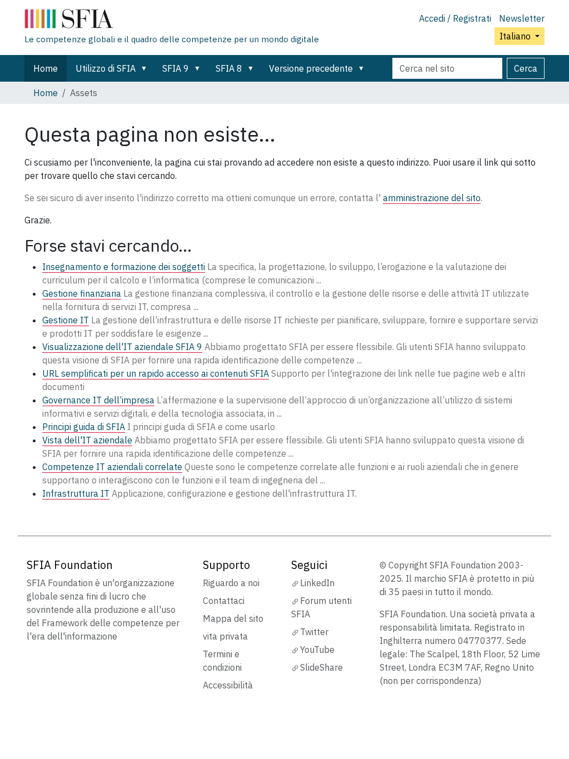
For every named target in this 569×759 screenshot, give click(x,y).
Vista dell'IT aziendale (87, 440)
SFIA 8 (229, 68)
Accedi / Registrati (455, 18)
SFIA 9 (175, 68)
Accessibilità (228, 685)
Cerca (525, 68)
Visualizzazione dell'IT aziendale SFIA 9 (122, 346)
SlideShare (321, 667)
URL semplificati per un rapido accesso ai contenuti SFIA (155, 373)
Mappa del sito (233, 618)
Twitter (314, 631)
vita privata (225, 636)
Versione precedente (311, 68)
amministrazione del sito (432, 197)
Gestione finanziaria (81, 293)
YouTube (317, 649)
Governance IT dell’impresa (98, 400)
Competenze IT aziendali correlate (112, 466)
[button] (146, 68)
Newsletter (522, 18)
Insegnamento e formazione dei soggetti (123, 266)
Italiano (516, 36)
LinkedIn (317, 582)
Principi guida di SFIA (83, 426)
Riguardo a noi (231, 582)
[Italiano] (171, 21)
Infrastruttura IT (75, 493)
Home (45, 68)
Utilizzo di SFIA (106, 68)
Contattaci (223, 600)
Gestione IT (65, 320)
